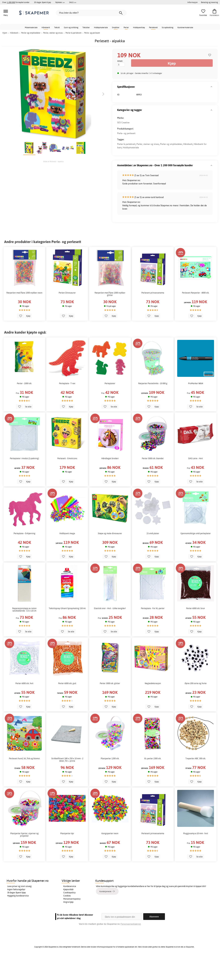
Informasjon (192, 2)
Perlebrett (153, 27)
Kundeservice (69, 886)
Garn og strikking (71, 27)
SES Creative (123, 122)
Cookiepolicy (69, 892)
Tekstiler (86, 27)
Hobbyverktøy (139, 27)
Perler (126, 27)
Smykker (115, 27)
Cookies (67, 895)
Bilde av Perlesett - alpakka (53, 161)
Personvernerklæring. (130, 923)
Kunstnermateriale (185, 27)
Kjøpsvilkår (68, 889)
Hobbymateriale (101, 27)
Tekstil (57, 27)
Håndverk (46, 27)
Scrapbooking (167, 27)
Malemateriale (31, 27)
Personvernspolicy (72, 898)
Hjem (4, 33)
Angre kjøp (68, 902)
